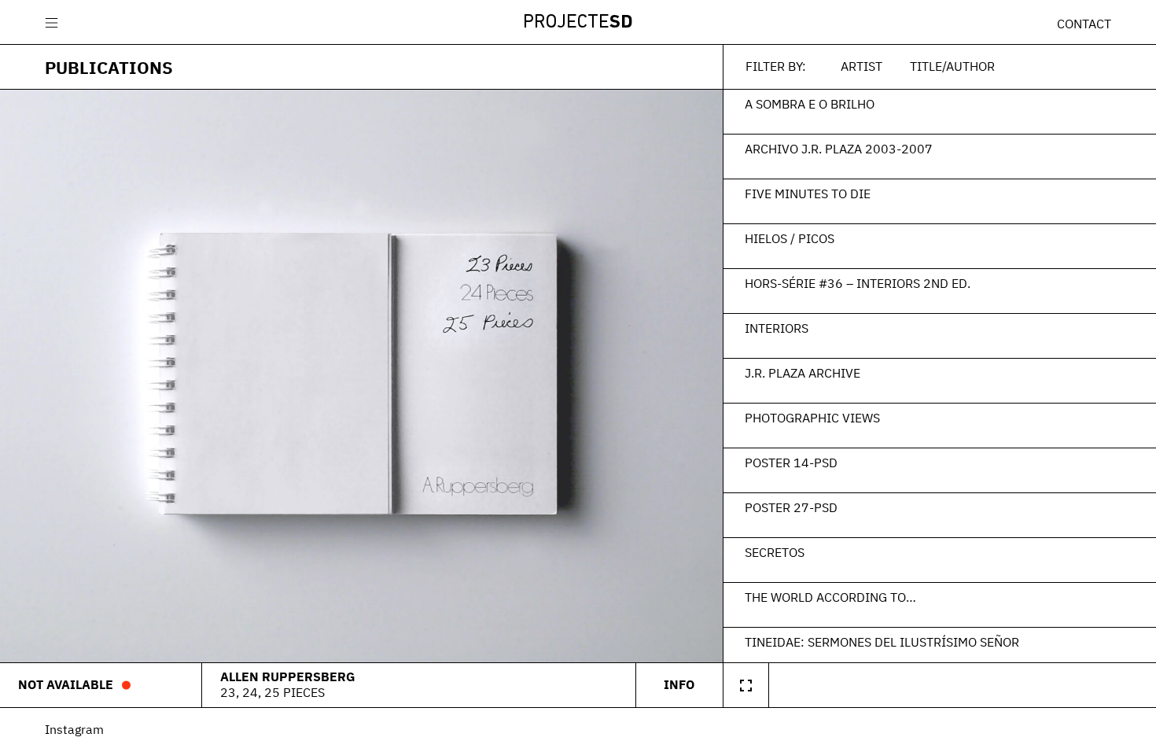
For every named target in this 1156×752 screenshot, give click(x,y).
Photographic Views (812, 418)
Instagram (74, 729)
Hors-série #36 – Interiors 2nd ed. (857, 283)
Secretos (774, 552)
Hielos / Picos (789, 238)
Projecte (578, 22)
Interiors (776, 328)
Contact (1084, 23)
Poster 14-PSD (791, 462)
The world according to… (830, 597)
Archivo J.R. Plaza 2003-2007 (839, 149)
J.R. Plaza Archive (802, 373)
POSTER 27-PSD (791, 507)
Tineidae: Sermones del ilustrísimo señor (882, 642)
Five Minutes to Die (808, 193)
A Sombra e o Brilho (809, 104)
